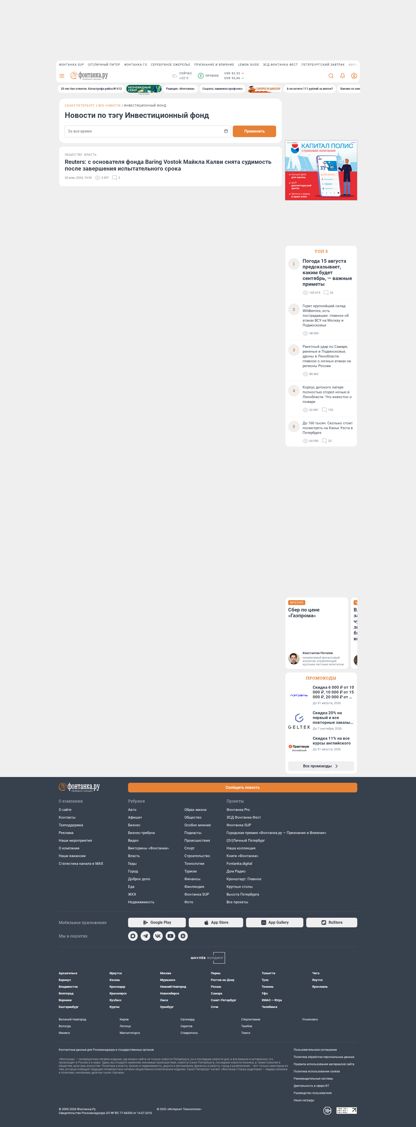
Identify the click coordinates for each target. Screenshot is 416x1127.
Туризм (190, 871)
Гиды (132, 863)
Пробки (209, 76)
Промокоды (321, 678)
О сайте (65, 810)
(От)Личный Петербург (246, 840)
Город (133, 871)
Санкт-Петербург (80, 105)
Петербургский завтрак (323, 64)
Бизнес (134, 825)
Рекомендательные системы (313, 1078)
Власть (134, 856)
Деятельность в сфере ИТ (311, 1086)
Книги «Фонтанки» (242, 856)
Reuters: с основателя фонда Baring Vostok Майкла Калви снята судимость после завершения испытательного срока (168, 165)
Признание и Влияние (214, 64)
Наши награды (304, 1100)
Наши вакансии (72, 856)
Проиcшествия (197, 840)
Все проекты (237, 902)
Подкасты (193, 833)
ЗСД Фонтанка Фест (280, 64)
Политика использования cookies (317, 1071)
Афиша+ (135, 817)
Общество (193, 817)
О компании (69, 848)
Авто (132, 810)
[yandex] (183, 936)
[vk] (158, 936)
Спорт (189, 848)
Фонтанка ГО (135, 64)
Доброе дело (139, 879)
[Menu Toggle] (62, 76)
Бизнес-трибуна (141, 833)
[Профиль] (354, 76)
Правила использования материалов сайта (324, 1064)
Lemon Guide (248, 64)
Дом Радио (236, 871)
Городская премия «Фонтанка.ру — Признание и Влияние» (276, 833)
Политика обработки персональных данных (324, 1057)
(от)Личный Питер (104, 64)
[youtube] (170, 936)
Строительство (197, 856)
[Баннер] (144, 89)
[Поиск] (331, 76)
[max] (133, 936)
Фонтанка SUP (71, 64)
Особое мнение (197, 825)
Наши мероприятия (75, 840)
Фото (188, 902)
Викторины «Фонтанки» (148, 848)
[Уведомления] (342, 76)
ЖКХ (132, 894)
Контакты (67, 817)
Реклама (66, 833)
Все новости (109, 105)
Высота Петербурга (243, 894)
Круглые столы (240, 887)
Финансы (192, 879)
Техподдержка (71, 825)
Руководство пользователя (313, 1093)
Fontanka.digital (239, 863)
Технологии (194, 863)
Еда (131, 887)
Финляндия (194, 887)
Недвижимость (141, 902)
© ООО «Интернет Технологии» (179, 1109)
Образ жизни (195, 810)
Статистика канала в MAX (81, 863)
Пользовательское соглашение (315, 1049)
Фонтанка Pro (238, 810)
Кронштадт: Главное (244, 879)
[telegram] (145, 936)
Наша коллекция (241, 848)
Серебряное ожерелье (170, 64)
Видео (133, 840)
